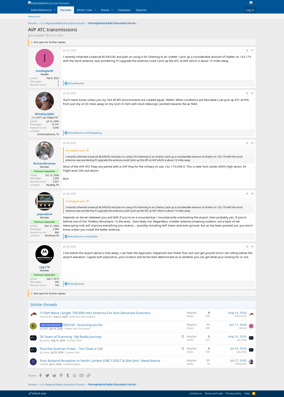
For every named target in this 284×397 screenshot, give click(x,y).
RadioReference (41, 10)
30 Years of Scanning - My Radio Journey (70, 336)
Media (105, 10)
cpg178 (44, 267)
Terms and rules (214, 393)
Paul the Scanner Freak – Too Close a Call (71, 348)
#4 (252, 193)
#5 (252, 246)
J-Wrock (242, 328)
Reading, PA (52, 185)
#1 (252, 50)
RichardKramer (44, 163)
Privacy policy (233, 393)
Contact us (196, 393)
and (85, 133)
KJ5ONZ (44, 328)
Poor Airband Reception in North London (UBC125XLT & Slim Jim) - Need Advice (100, 360)
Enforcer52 (46, 316)
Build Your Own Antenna (82, 316)
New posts (34, 16)
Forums (65, 10)
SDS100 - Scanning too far (83, 325)
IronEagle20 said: (75, 150)
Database (124, 10)
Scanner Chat (74, 340)
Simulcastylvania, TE (48, 134)
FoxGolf (44, 364)
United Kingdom (71, 364)
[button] (54, 10)
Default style (38, 393)
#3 (252, 143)
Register (141, 10)
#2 (252, 93)
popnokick (44, 214)
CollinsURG (241, 363)
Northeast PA (52, 235)
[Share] (247, 50)
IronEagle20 (37, 35)
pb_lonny (44, 340)
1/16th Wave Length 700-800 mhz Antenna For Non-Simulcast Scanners (95, 313)
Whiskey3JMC (44, 114)
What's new (84, 10)
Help (247, 393)
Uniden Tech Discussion (77, 328)
